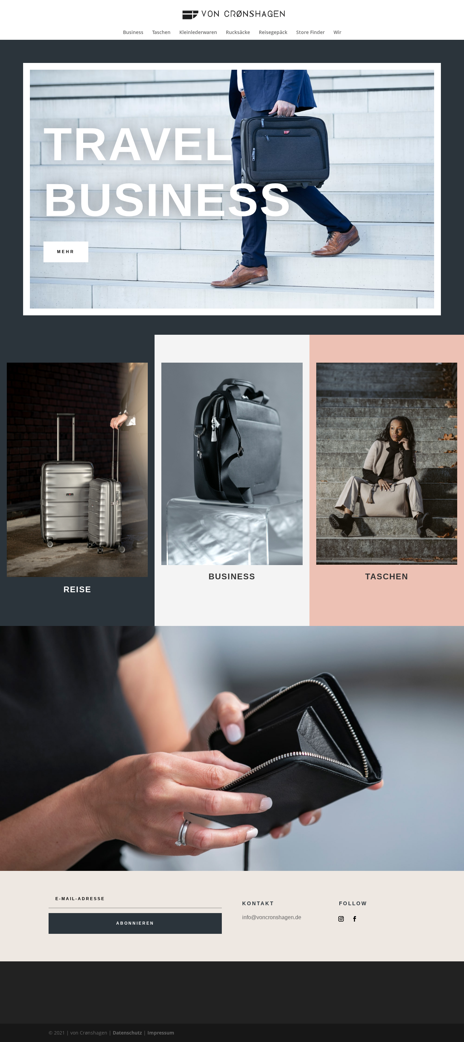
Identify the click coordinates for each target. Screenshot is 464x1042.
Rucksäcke (238, 32)
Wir (337, 32)
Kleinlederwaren (198, 32)
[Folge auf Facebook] (354, 918)
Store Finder (310, 32)
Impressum (160, 1032)
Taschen (161, 32)
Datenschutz (127, 1032)
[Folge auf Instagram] (341, 918)
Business (133, 32)
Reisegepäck (273, 32)
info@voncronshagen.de (271, 917)
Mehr (66, 251)
